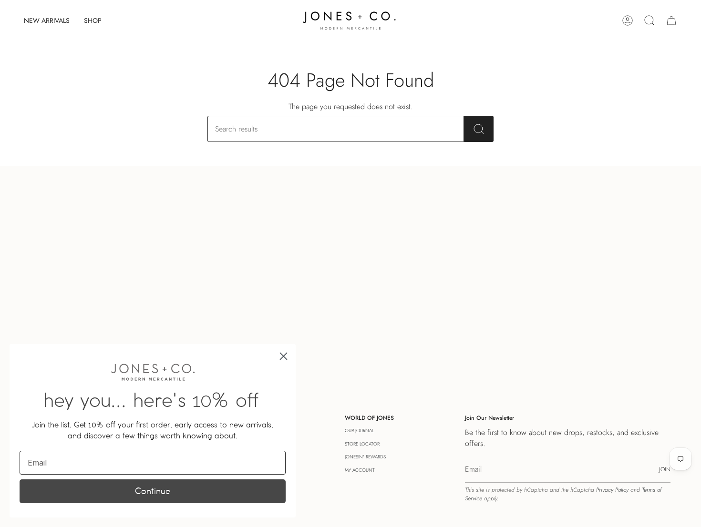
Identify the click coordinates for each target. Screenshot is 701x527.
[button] (93, 20)
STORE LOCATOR (362, 443)
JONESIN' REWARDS (365, 456)
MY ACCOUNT (360, 470)
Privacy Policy (612, 490)
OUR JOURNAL (359, 430)
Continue (152, 491)
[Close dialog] (283, 356)
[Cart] (671, 20)
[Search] (479, 129)
